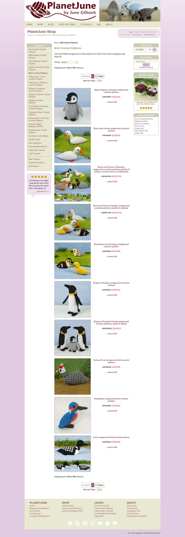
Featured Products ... (37, 163)
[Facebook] (85, 523)
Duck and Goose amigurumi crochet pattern (111, 129)
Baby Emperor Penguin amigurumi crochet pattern (111, 91)
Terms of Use (139, 126)
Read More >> (43, 191)
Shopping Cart (149, 34)
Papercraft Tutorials (37, 150)
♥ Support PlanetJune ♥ (40, 516)
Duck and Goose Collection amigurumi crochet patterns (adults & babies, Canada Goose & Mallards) (111, 169)
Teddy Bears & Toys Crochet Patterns (37, 78)
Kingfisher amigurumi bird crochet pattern (111, 399)
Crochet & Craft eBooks (39, 136)
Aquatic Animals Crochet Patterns (39, 68)
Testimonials (132, 508)
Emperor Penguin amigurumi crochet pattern (111, 284)
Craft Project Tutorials (103, 511)
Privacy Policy (132, 513)
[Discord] (115, 523)
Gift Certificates (35, 143)
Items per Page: (89, 81)
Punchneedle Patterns (38, 146)
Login (131, 32)
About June (131, 505)
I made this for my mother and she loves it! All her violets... (146, 103)
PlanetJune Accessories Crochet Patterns (39, 119)
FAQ (99, 24)
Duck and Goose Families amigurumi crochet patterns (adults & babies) (111, 206)
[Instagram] (92, 523)
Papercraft (98, 516)
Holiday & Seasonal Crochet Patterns (37, 89)
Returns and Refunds (141, 123)
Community (35, 511)
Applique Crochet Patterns (36, 101)
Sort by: (57, 62)
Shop (56, 42)
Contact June (139, 128)
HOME (29, 24)
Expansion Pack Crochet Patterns (39, 113)
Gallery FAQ (138, 133)
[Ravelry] (107, 523)
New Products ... (36, 159)
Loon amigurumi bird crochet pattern (111, 437)
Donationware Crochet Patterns (38, 131)
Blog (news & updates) (39, 508)
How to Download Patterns (143, 119)
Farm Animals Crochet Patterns (38, 62)
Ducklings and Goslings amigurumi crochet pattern (111, 245)
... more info (111, 102)
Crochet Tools (34, 139)
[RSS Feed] (77, 523)
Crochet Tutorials (101, 505)
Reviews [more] (146, 75)
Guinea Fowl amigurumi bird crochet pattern (111, 361)
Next (101, 76)
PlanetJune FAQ (133, 511)
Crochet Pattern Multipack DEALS (36, 125)
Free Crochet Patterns (103, 508)
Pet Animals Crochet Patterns (37, 50)
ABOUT (109, 24)
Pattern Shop (67, 505)
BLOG (51, 24)
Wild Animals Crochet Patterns (38, 56)
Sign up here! (137, 35)
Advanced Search (146, 68)
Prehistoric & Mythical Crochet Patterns (38, 84)
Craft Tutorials (34, 154)
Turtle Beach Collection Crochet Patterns (38, 107)
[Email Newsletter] (70, 523)
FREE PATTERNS (67, 24)
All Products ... (35, 166)
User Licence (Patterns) (72, 508)
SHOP (40, 24)
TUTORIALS (86, 24)
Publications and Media (137, 516)
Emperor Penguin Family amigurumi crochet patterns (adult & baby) (111, 322)
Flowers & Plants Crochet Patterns (39, 95)
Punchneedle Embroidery (105, 513)
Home (32, 505)
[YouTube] (100, 523)
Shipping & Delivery (141, 121)
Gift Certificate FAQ (141, 131)
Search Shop (146, 57)
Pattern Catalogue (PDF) (72, 511)
